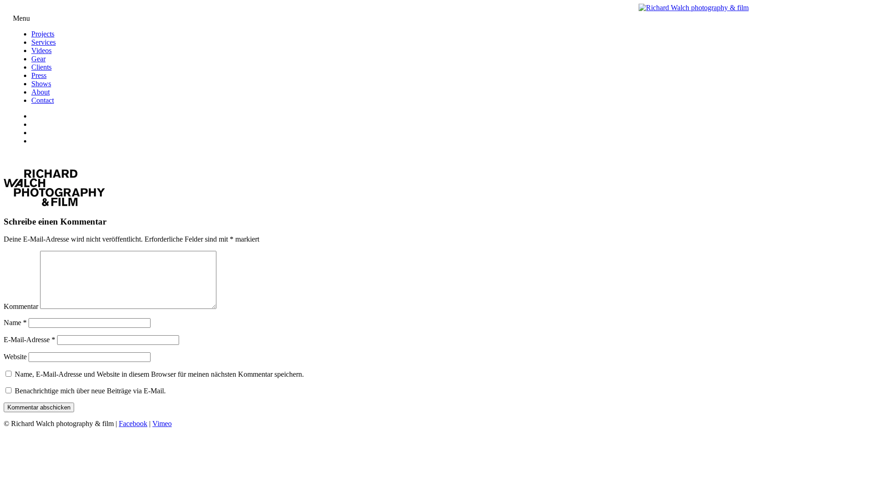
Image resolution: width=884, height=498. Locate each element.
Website (15, 357)
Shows (41, 84)
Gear (38, 59)
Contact (42, 100)
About (40, 92)
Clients (41, 67)
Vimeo (162, 423)
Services (43, 42)
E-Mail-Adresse (29, 340)
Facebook (133, 423)
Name (15, 322)
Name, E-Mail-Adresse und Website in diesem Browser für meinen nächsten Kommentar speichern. (159, 374)
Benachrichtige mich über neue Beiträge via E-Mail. (90, 391)
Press (39, 75)
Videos (41, 50)
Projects (42, 34)
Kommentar (21, 306)
